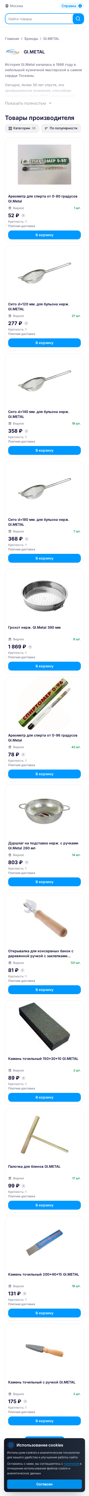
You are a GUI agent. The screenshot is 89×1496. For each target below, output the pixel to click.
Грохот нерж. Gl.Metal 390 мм (34, 627)
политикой (72, 1463)
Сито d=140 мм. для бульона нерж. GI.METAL (38, 414)
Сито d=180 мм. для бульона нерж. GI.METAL (38, 521)
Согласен (44, 1484)
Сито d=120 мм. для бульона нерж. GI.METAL (38, 306)
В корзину (44, 235)
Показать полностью (25, 103)
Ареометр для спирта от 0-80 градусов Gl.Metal (42, 198)
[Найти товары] (78, 18)
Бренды (31, 38)
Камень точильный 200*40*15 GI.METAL (43, 1274)
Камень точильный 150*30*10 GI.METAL (43, 1058)
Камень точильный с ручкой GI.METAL (41, 1382)
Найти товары (20, 19)
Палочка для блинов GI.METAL (34, 1166)
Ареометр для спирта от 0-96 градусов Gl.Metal (42, 737)
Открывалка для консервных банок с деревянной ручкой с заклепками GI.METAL (40, 953)
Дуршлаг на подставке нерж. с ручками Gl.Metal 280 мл (43, 845)
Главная (12, 38)
